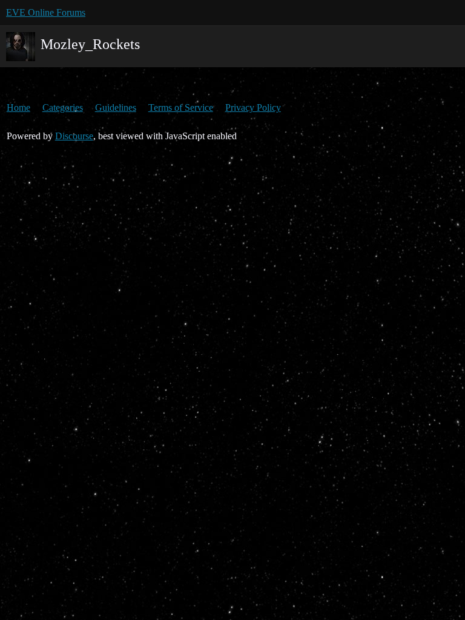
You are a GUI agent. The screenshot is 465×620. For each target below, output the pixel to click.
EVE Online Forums (45, 12)
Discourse (74, 136)
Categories (62, 107)
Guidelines (115, 107)
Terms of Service (180, 107)
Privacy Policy (253, 107)
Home (18, 107)
